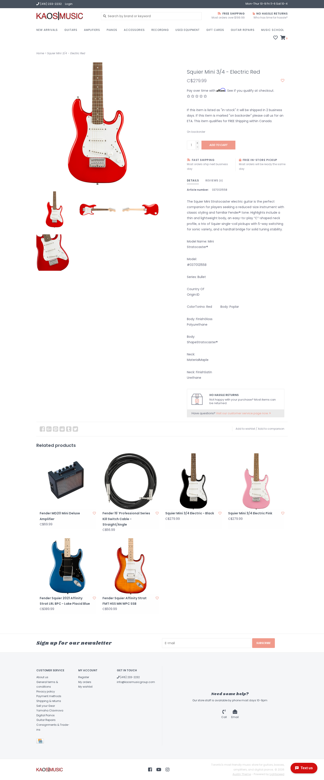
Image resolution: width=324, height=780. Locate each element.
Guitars (70, 30)
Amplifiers (92, 30)
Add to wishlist (245, 429)
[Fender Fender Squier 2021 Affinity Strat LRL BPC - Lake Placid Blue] (68, 566)
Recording (160, 30)
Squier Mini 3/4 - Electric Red (66, 53)
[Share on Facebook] (42, 429)
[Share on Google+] (49, 429)
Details (193, 180)
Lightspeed (277, 774)
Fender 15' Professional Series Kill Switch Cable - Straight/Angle (126, 518)
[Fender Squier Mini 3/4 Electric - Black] (193, 481)
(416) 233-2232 (129, 677)
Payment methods (48, 696)
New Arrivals (47, 30)
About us (42, 677)
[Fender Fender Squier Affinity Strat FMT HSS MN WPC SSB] (130, 566)
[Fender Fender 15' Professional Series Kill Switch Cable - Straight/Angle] (130, 481)
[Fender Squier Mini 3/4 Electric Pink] (256, 481)
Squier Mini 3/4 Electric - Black (189, 513)
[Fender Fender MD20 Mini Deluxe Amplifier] (68, 481)
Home (40, 53)
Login (69, 4)
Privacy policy (45, 691)
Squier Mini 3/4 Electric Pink (250, 513)
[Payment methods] (40, 742)
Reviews (214, 180)
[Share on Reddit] (62, 429)
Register (83, 677)
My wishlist (85, 687)
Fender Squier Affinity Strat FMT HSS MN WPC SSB (124, 601)
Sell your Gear (45, 706)
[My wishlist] (275, 38)
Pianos (112, 30)
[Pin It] (55, 429)
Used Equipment (187, 30)
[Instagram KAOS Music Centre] (167, 769)
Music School (272, 30)
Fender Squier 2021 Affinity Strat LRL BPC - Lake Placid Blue (65, 601)
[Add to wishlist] (282, 80)
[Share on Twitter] (75, 429)
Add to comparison (271, 429)
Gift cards (215, 30)
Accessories (134, 30)
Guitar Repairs (243, 30)
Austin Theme (242, 774)
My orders (84, 682)
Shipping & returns (48, 701)
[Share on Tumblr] (68, 429)
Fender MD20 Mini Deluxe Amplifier (60, 516)
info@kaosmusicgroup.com (136, 682)
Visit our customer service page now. (242, 413)
